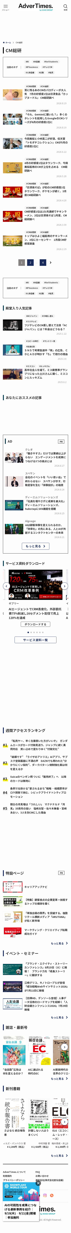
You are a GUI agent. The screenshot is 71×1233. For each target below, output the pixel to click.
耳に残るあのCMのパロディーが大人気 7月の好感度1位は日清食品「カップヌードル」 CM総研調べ (46, 93)
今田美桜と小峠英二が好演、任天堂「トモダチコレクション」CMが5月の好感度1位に (46, 142)
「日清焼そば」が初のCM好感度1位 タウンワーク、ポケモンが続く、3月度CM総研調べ (46, 191)
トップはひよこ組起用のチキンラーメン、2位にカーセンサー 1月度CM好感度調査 (46, 239)
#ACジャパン (31, 316)
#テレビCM (47, 67)
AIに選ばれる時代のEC (35, 1071)
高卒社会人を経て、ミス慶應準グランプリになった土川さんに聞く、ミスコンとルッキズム (46, 373)
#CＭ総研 (44, 86)
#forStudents (51, 61)
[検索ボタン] (65, 7)
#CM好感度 (31, 86)
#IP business (32, 67)
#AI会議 (36, 61)
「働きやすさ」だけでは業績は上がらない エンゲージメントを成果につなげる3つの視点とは (45, 457)
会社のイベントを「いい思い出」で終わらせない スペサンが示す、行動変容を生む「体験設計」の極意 (45, 481)
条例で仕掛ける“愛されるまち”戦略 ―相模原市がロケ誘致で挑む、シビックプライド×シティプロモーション (38, 792)
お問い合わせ (42, 1175)
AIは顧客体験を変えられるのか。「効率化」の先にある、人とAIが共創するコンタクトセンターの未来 (45, 528)
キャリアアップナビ (35, 887)
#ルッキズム (44, 366)
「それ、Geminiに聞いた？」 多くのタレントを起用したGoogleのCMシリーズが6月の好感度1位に (46, 118)
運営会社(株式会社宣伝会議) (50, 1180)
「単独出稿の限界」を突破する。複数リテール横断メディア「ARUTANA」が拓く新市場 (46, 916)
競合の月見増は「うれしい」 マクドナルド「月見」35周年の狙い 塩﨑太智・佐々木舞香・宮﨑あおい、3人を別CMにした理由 (38, 808)
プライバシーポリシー (14, 1180)
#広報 (41, 72)
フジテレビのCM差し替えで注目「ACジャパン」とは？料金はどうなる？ (45, 327)
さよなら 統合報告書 (14, 1132)
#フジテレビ (31, 321)
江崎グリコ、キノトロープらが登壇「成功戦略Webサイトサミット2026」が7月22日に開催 (46, 986)
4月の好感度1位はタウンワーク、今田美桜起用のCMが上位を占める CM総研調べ (46, 166)
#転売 (50, 72)
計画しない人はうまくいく (38, 1132)
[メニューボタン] (5, 7)
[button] (6, 586)
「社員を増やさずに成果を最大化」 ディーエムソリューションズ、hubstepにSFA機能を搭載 (46, 505)
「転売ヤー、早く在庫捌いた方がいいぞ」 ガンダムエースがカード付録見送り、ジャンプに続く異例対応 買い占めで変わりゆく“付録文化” (39, 745)
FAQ (38, 1171)
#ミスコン (30, 366)
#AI (27, 61)
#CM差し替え (47, 316)
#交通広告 (30, 346)
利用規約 (7, 1175)
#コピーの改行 (32, 341)
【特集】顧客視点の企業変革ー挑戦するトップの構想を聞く (46, 901)
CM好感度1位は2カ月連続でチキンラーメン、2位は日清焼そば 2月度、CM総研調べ (45, 215)
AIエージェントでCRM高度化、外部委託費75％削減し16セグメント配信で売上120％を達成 (35, 613)
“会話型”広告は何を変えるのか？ (13, 1071)
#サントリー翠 (49, 341)
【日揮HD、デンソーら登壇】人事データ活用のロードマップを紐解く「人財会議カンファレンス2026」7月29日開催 (46, 1003)
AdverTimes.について (14, 1171)
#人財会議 (30, 72)
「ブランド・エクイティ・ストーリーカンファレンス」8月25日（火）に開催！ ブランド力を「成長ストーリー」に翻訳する (46, 969)
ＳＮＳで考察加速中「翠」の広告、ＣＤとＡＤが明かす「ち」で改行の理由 (46, 352)
